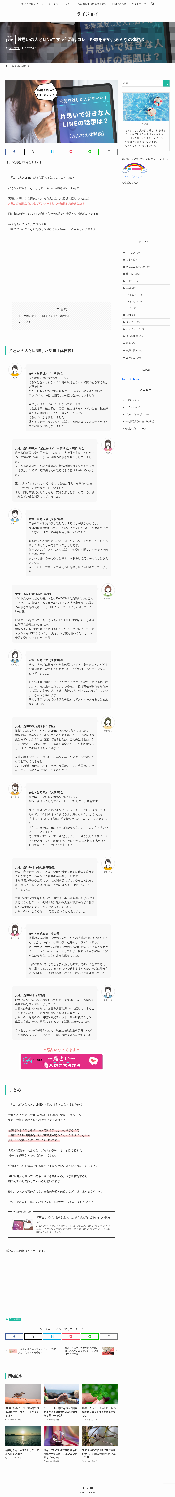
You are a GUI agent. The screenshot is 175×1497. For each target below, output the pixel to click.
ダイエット (134, 295)
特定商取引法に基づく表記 (139, 421)
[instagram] (91, 1488)
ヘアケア (133, 308)
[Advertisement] (61, 267)
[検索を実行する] (166, 83)
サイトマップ (132, 407)
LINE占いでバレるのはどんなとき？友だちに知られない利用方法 (73, 1219)
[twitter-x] (87, 1488)
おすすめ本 (134, 259)
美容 (131, 288)
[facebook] (83, 1488)
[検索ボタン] (152, 4)
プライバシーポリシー (137, 414)
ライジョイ (87, 14)
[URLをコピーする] (109, 152)
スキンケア (134, 301)
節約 (130, 315)
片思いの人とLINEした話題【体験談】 (47, 316)
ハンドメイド (135, 329)
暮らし (133, 273)
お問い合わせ (132, 400)
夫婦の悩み (134, 350)
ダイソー (133, 322)
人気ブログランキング (133, 176)
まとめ (27, 321)
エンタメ (134, 252)
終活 (130, 343)
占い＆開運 (14, 48)
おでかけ (133, 357)
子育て (132, 281)
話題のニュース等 (138, 266)
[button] (14, 152)
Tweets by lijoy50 (131, 379)
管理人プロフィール (136, 428)
